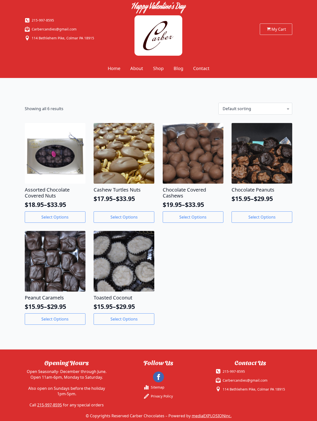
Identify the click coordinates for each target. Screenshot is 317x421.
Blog (178, 68)
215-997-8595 (49, 405)
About (136, 68)
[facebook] (158, 376)
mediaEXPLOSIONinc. (212, 416)
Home (114, 68)
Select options (55, 217)
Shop (158, 68)
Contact (201, 68)
